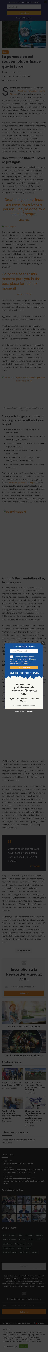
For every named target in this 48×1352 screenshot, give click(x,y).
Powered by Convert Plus (24, 711)
